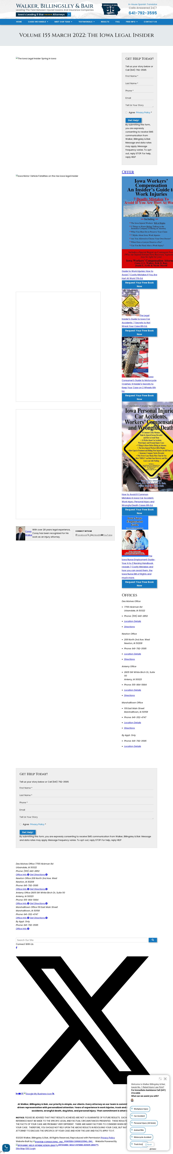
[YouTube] (19, 1093)
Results (105, 21)
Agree (140, 112)
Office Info (21, 874)
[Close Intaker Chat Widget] (165, 1079)
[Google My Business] (38, 1093)
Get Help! (133, 120)
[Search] (153, 940)
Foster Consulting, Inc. (78, 1141)
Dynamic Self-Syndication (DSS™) (78, 1145)
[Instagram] (22, 1093)
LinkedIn (97, 535)
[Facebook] (16, 947)
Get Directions (37, 874)
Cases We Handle (37, 21)
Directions (129, 626)
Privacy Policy (143, 112)
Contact (150, 21)
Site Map (20, 1148)
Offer (128, 172)
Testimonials (85, 21)
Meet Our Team (62, 21)
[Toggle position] (160, 1079)
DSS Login (31, 1148)
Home (19, 21)
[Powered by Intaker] (153, 1149)
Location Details (132, 621)
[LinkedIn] (17, 1093)
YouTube (107, 535)
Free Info (131, 21)
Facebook (82, 535)
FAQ (118, 21)
